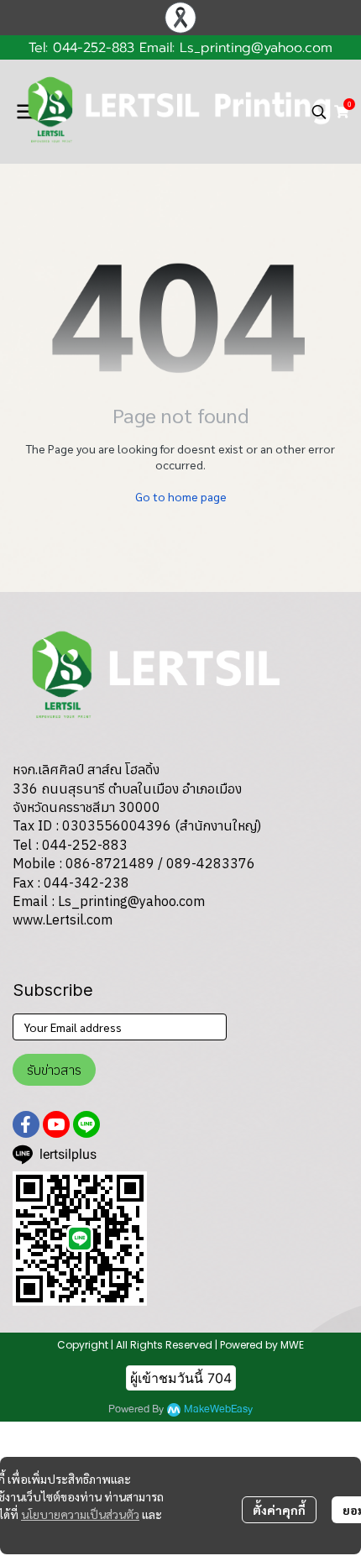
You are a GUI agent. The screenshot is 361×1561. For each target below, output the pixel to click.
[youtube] (56, 1124)
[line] (86, 1124)
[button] (319, 111)
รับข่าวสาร (54, 1069)
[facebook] (26, 1124)
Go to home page (181, 496)
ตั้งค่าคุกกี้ (279, 1509)
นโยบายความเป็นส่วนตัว (80, 1514)
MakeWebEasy (218, 1409)
